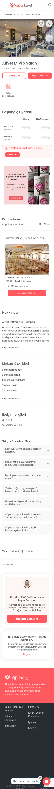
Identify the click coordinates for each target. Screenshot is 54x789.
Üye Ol (12, 154)
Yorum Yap (8, 564)
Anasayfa (7, 15)
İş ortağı (32, 722)
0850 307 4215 (14, 425)
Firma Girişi (34, 707)
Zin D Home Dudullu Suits (20, 277)
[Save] (41, 23)
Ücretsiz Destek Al (27, 619)
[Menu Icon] (4, 6)
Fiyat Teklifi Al (40, 75)
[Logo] (21, 5)
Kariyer (32, 728)
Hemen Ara (14, 75)
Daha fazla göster (10, 347)
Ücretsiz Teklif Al (27, 293)
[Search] (49, 6)
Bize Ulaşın (10, 726)
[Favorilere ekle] (45, 248)
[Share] (49, 23)
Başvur (27, 654)
